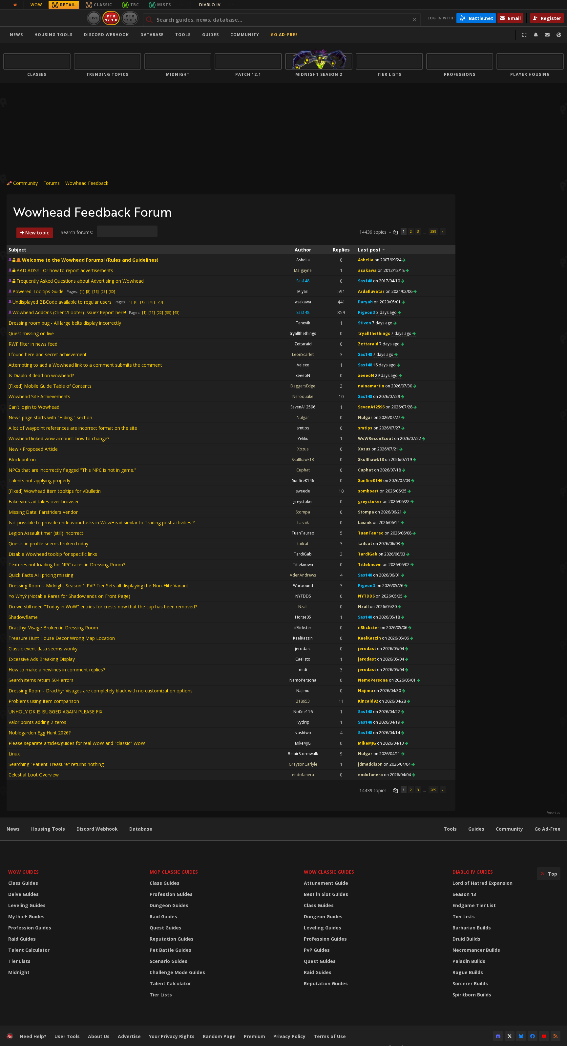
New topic (36, 232)
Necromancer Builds (476, 950)
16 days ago (385, 365)
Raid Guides (22, 939)
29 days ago (387, 375)
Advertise (129, 1036)
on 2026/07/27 (387, 417)
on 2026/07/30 (399, 386)
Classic (103, 5)
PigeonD (366, 312)
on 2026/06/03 (387, 543)
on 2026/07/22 (408, 438)
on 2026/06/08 (398, 533)
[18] (151, 301)
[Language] (559, 35)
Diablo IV (216, 5)
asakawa (367, 270)
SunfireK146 (303, 480)
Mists (164, 5)
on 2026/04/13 (391, 743)
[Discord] (498, 1036)
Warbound (303, 585)
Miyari (302, 291)
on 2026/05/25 (390, 596)
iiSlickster (302, 627)
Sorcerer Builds (470, 983)
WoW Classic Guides (329, 872)
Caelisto (302, 659)
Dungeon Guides (169, 905)
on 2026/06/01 (387, 575)
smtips (303, 428)
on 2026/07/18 (388, 470)
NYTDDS (303, 596)
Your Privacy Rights (172, 1036)
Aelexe (303, 365)
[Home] (43, 18)
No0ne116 (303, 711)
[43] (176, 312)
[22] (160, 312)
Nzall (302, 606)
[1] (82, 291)
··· (181, 5)
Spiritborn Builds (471, 995)
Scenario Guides (168, 961)
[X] (509, 1036)
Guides (210, 34)
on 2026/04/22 (387, 711)
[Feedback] (547, 35)
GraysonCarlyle (303, 764)
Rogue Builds (467, 972)
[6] (136, 301)
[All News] (15, 5)
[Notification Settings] (536, 35)
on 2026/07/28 (399, 407)
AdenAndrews (303, 575)
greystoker (303, 501)
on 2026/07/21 (385, 449)
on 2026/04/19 (387, 722)
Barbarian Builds (471, 928)
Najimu (302, 690)
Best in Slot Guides (326, 894)
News (16, 34)
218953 (303, 701)
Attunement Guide (326, 883)
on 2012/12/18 (392, 270)
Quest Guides (165, 928)
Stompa (303, 512)
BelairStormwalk (303, 753)
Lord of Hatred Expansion (482, 883)
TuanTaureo (303, 533)
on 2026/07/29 (387, 396)
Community (244, 34)
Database (152, 34)
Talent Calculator (29, 950)
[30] (112, 291)
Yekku (303, 438)
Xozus (302, 449)
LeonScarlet (303, 354)
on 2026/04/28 (393, 701)
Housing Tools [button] (53, 34)
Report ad (553, 812)
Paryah (365, 302)
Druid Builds (466, 939)
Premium (254, 1036)
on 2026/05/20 (384, 606)
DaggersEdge (302, 386)
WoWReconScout (375, 438)
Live (94, 17)
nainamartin (371, 386)
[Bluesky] (521, 1036)
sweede (303, 491)
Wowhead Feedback (86, 183)
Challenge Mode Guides (177, 972)
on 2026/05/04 (391, 648)
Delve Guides (23, 894)
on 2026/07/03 (397, 480)
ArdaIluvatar (371, 291)
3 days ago (387, 312)
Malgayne (303, 270)
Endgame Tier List (474, 905)
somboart (368, 491)
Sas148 (302, 281)
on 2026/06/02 (396, 564)
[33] (168, 312)
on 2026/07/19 (399, 459)
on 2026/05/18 (387, 617)
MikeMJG (303, 743)
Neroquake (302, 396)
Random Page (219, 1036)
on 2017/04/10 (387, 281)
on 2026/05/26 (390, 585)
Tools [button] (183, 34)
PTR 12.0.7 (130, 17)
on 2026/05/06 (394, 627)
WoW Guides (23, 872)
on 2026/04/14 (387, 732)
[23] (103, 291)
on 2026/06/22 (396, 501)
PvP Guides (317, 950)
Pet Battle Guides (170, 950)
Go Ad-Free (284, 34)
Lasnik (303, 522)
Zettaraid (303, 344)
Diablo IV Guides (472, 872)
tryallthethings (303, 333)
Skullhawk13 (303, 459)
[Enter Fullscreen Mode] (524, 35)
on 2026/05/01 (403, 680)
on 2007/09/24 (388, 260)
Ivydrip (303, 722)
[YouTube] (544, 1036)
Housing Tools (48, 829)
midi (303, 669)
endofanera (303, 774)
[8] (88, 291)
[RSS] (555, 1036)
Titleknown (303, 564)
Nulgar (303, 417)
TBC (134, 5)
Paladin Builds (468, 961)
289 (433, 231)
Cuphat (303, 470)
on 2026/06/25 (394, 491)
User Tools (67, 1036)
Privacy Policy (289, 1036)
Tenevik (303, 323)
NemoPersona (302, 680)
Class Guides (23, 883)
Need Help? (33, 1036)
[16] (95, 291)
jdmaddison (370, 764)
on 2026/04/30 (388, 690)
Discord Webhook (106, 34)
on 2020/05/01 (388, 302)
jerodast (303, 648)
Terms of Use (330, 1036)
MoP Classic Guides (174, 872)
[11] (151, 312)
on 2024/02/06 (399, 291)
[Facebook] (532, 1036)
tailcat (302, 543)
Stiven (364, 323)
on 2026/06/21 (389, 512)
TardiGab (303, 554)
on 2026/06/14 (387, 522)
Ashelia (303, 260)
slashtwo (303, 732)
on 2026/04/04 (397, 764)
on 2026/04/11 (387, 753)
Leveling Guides (27, 905)
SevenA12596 (302, 407)
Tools (450, 829)
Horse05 (303, 617)
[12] (143, 301)
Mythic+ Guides (26, 916)
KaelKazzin (303, 638)
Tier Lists (19, 961)
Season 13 (464, 894)
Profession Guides (29, 928)
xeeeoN (303, 375)
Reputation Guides (172, 939)
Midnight (19, 972)
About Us (99, 1036)
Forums (51, 183)
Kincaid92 (368, 701)
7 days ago (382, 323)
